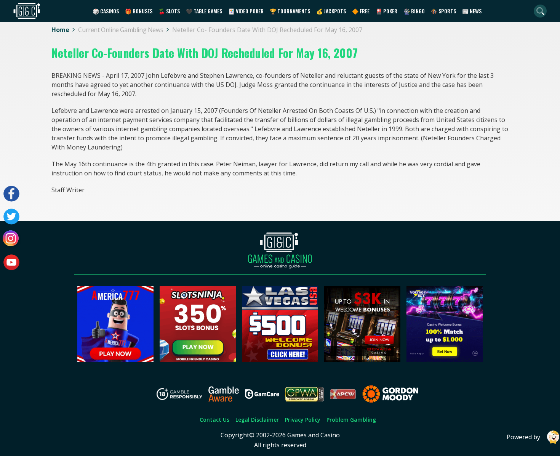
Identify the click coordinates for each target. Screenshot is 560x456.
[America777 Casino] (115, 360)
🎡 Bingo (414, 11)
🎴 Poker (386, 11)
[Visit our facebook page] (11, 193)
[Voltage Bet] (444, 360)
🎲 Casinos (106, 11)
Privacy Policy (302, 419)
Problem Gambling (351, 419)
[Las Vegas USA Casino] (280, 360)
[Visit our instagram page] (11, 239)
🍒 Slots (169, 11)
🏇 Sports (443, 11)
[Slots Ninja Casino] (198, 360)
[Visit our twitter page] (11, 216)
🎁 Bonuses (138, 11)
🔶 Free (361, 11)
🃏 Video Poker (246, 11)
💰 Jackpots (331, 11)
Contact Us (214, 419)
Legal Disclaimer (257, 419)
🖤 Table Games (204, 11)
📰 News (472, 11)
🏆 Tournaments (290, 11)
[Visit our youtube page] (11, 262)
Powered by (523, 437)
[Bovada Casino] (362, 360)
